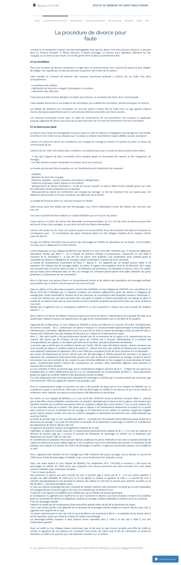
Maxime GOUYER (48, 5)
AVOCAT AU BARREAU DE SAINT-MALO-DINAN (120, 5)
